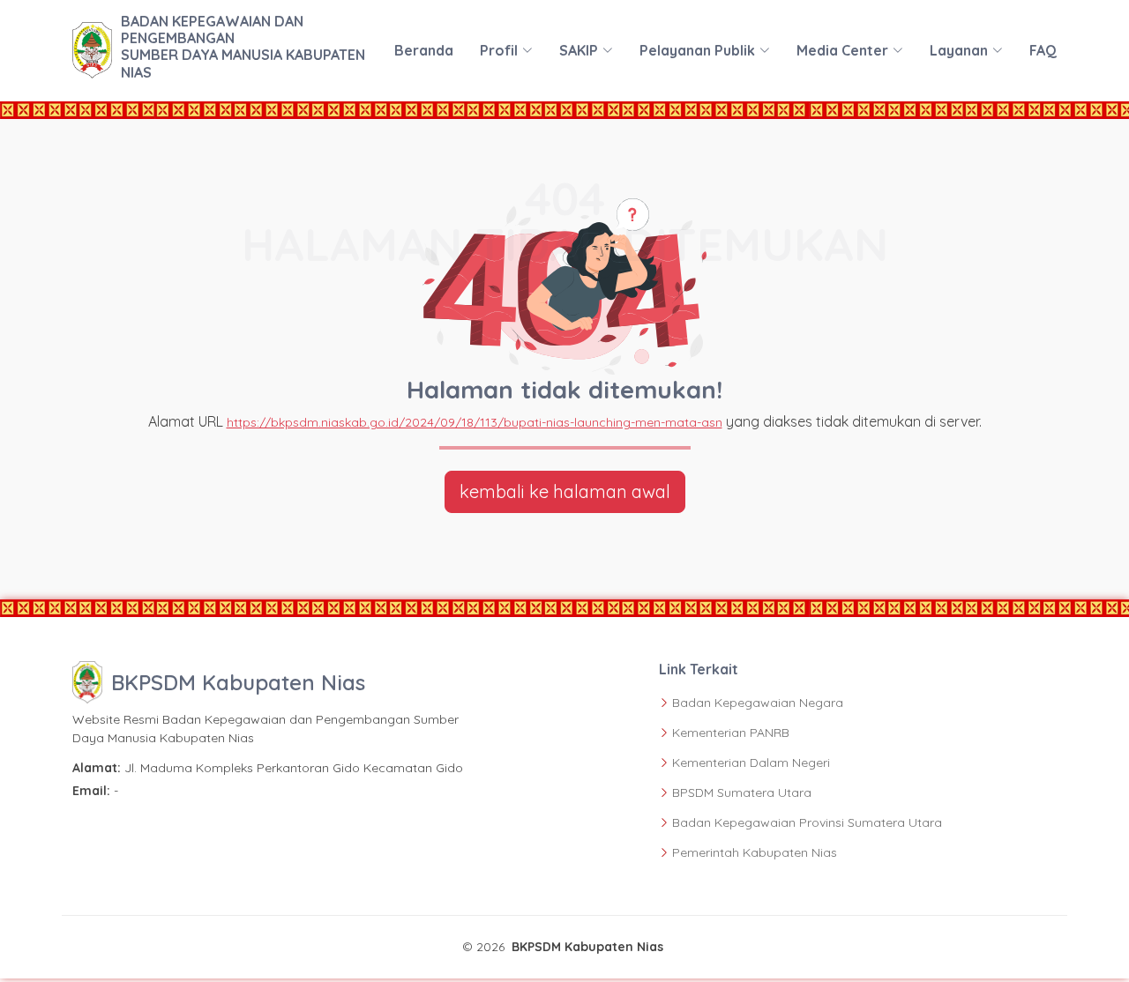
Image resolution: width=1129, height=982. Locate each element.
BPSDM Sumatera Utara (741, 792)
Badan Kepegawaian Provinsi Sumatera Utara (807, 822)
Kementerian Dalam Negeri (751, 762)
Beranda (423, 50)
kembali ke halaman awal (565, 491)
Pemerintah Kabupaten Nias (754, 852)
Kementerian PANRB (730, 732)
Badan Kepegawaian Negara (757, 702)
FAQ (1043, 50)
